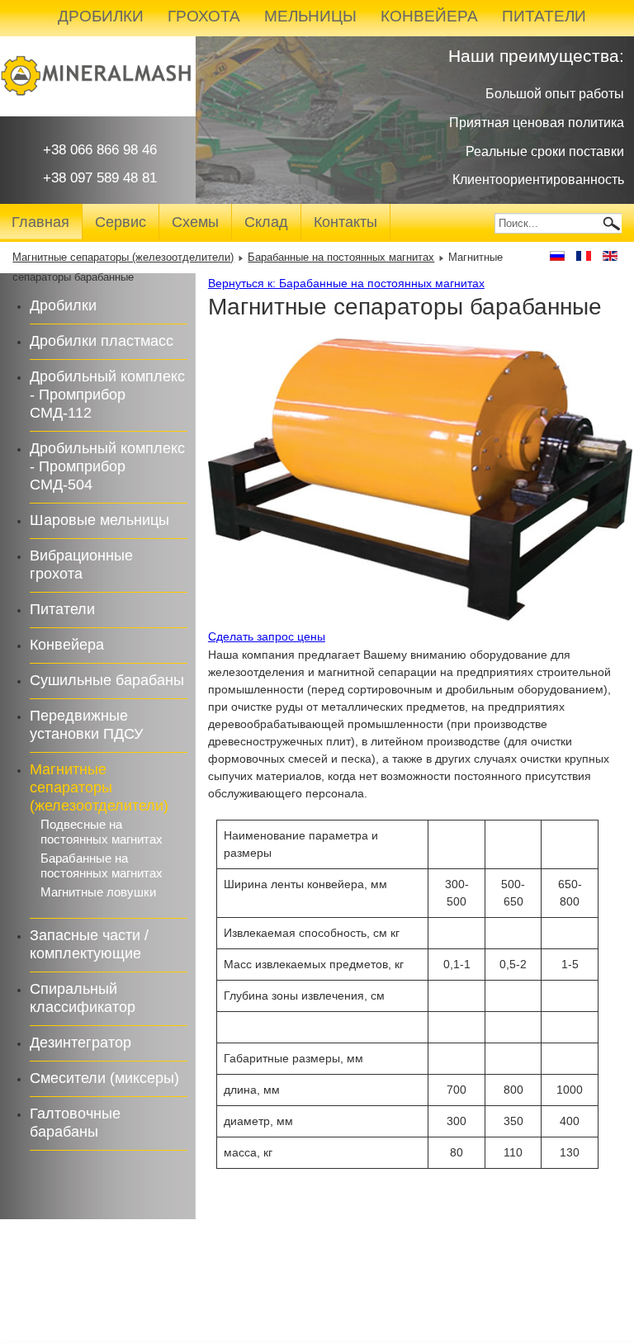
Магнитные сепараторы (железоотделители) (123, 257)
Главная (40, 222)
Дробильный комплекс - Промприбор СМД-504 (107, 466)
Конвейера (67, 644)
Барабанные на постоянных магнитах (341, 257)
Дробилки (63, 305)
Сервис (120, 222)
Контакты (345, 222)
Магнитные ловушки (98, 892)
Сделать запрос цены (266, 636)
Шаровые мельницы (99, 520)
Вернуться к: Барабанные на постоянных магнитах (346, 283)
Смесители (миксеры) (104, 1078)
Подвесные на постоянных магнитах (101, 831)
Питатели (62, 609)
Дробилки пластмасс (101, 341)
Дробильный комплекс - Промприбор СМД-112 (107, 394)
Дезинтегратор (80, 1042)
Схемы (195, 222)
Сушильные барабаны (107, 680)
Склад (266, 222)
